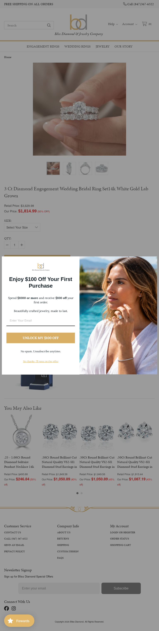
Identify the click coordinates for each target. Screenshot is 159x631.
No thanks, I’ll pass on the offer (40, 361)
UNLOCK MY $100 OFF (41, 338)
